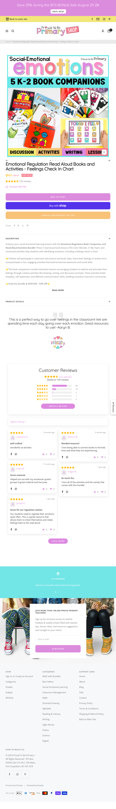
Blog (81, 687)
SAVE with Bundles (51, 676)
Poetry (45, 730)
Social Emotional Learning (55, 687)
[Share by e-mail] (27, 225)
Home (8, 41)
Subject (9, 692)
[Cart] (109, 31)
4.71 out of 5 (65, 376)
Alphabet (46, 708)
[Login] (103, 31)
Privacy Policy (86, 703)
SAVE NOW (58, 11)
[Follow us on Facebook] (9, 774)
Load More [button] (58, 541)
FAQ (81, 692)
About (82, 681)
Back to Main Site (87, 719)
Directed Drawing (50, 703)
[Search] (13, 31)
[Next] (109, 161)
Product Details (15, 301)
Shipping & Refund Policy (91, 713)
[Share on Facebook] (14, 226)
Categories (11, 681)
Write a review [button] (58, 406)
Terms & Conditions (88, 708)
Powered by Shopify (35, 785)
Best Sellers (48, 681)
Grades (9, 687)
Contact (83, 697)
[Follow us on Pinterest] (25, 774)
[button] (12, 181)
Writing (46, 719)
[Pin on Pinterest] (18, 226)
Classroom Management (54, 692)
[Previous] (7, 161)
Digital (45, 740)
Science (46, 735)
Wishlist (9, 697)
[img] (16, 432)
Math (44, 697)
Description (12, 238)
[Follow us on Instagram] (17, 774)
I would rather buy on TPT (58, 215)
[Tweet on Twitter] (23, 226)
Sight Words (48, 724)
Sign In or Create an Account (19, 676)
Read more (58, 290)
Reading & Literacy (51, 713)
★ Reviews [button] (113, 407)
